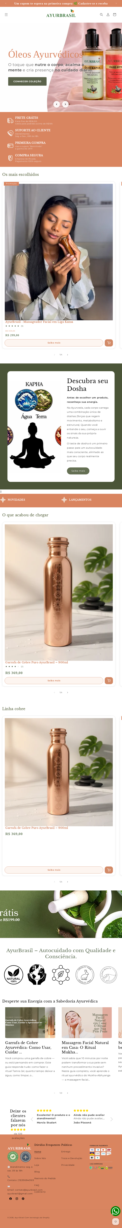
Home (37, 1151)
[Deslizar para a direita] (67, 355)
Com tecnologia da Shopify (37, 1218)
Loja (36, 1165)
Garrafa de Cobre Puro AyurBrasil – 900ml (36, 662)
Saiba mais (54, 342)
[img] (18, 1129)
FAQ (36, 1185)
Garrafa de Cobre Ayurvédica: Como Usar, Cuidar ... (28, 1047)
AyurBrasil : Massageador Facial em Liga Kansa (39, 322)
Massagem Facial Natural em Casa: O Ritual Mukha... (85, 1047)
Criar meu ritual (25, 86)
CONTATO (40, 1192)
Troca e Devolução (71, 1158)
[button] (6, 14)
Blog (37, 1171)
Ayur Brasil (19, 1218)
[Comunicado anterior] (6, 3)
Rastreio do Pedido (45, 1178)
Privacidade (68, 1165)
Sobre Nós (40, 1158)
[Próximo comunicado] (116, 3)
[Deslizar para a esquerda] (54, 355)
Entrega (65, 1151)
